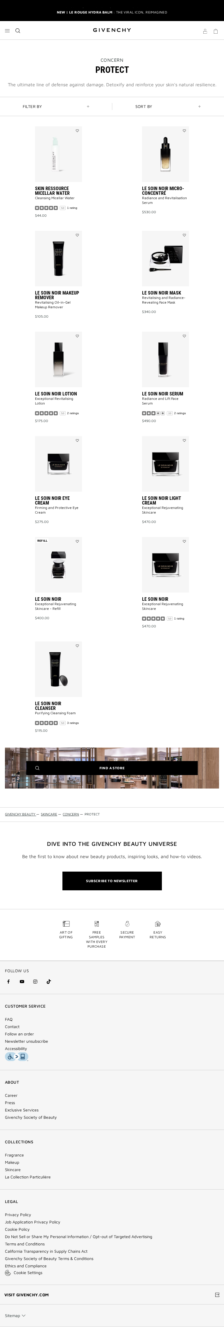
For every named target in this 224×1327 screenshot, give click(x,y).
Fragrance (14, 1155)
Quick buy (63, 204)
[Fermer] (215, 10)
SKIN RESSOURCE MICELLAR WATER (52, 191)
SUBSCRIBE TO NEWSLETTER (112, 881)
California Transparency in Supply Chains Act (46, 1251)
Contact (12, 1026)
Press (10, 1102)
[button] (205, 32)
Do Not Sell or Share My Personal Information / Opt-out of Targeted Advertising (78, 1236)
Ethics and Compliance (26, 1266)
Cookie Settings (28, 1272)
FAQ (9, 1019)
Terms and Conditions (25, 1244)
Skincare (13, 1169)
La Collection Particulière (28, 1177)
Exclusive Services (21, 1110)
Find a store (121, 770)
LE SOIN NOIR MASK (161, 293)
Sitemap (12, 1315)
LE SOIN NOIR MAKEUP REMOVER (57, 295)
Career (11, 1095)
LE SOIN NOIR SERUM (162, 394)
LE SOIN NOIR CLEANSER (48, 706)
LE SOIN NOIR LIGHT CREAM (161, 500)
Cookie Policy (17, 1229)
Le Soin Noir (48, 599)
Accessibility (16, 1048)
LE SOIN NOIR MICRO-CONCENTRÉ (163, 191)
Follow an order (19, 1034)
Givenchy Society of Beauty (31, 1117)
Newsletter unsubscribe (26, 1041)
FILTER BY (32, 106)
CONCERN (112, 60)
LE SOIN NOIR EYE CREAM (52, 500)
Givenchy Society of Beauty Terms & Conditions (49, 1258)
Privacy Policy (18, 1214)
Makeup (12, 1162)
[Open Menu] (7, 30)
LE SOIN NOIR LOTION (56, 394)
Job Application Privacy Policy (32, 1222)
